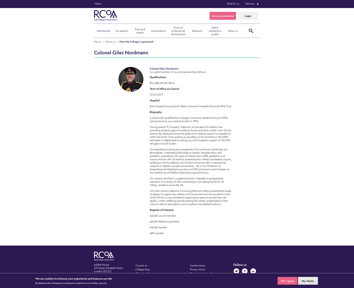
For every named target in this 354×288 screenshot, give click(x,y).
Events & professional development (178, 31)
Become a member (223, 16)
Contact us (141, 265)
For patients (122, 30)
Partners (250, 3)
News (98, 3)
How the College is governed (136, 41)
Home (97, 41)
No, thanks (308, 281)
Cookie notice (197, 265)
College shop (143, 269)
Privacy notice (197, 269)
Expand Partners (258, 4)
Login (248, 16)
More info (103, 283)
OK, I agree (287, 281)
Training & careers (140, 31)
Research (197, 30)
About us (233, 30)
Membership (103, 30)
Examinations (158, 30)
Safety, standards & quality (215, 31)
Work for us (233, 3)
